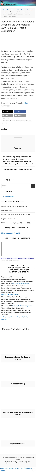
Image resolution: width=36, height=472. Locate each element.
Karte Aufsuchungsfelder (20, 283)
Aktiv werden (6, 120)
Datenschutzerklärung (22, 463)
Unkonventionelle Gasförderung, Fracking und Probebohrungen (17, 258)
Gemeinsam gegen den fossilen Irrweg (14, 206)
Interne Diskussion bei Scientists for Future (15, 214)
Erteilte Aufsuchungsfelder (10, 295)
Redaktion (18, 148)
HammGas (4, 123)
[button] (7, 111)
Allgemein (12, 120)
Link (26, 103)
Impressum (10, 463)
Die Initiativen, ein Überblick (10, 233)
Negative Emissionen (8, 219)
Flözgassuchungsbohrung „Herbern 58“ (18, 169)
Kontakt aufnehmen (24, 461)
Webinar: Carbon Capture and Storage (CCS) (15, 223)
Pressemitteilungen (11, 461)
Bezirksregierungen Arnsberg (23, 120)
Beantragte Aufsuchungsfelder (22, 306)
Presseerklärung (6, 210)
